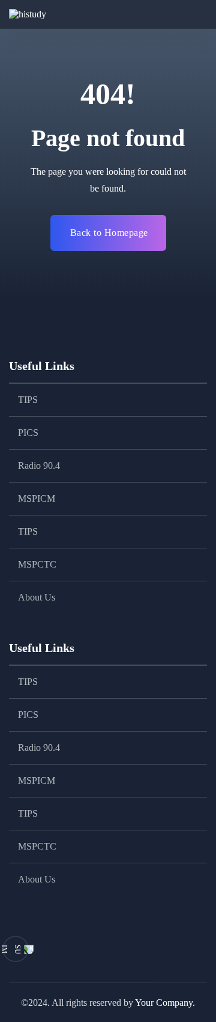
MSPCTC (37, 564)
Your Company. (165, 1002)
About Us (36, 597)
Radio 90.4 (39, 465)
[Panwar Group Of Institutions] (41, 14)
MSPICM (36, 498)
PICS (28, 432)
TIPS (28, 400)
